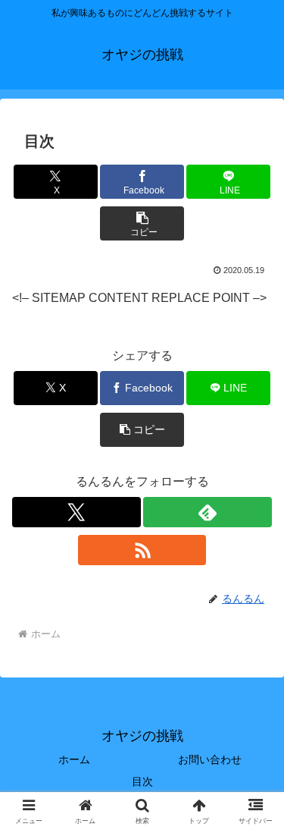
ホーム (74, 759)
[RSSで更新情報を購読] (142, 550)
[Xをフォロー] (76, 512)
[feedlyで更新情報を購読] (207, 512)
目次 (148, 781)
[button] (142, 223)
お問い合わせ (210, 759)
